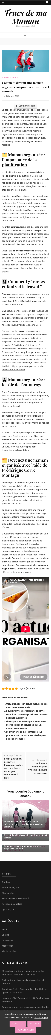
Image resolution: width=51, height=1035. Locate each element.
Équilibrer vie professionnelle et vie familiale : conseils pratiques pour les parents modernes (26, 714)
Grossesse (7, 940)
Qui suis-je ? (8, 909)
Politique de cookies (12, 904)
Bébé (4, 929)
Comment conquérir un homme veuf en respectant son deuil (22, 847)
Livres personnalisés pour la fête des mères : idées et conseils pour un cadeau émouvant (26, 725)
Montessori (7, 945)
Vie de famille (10, 77)
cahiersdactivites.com (13, 369)
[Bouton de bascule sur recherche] (47, 2)
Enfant (5, 934)
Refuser (34, 1023)
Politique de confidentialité (15, 898)
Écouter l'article (27, 105)
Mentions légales (10, 887)
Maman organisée (12, 486)
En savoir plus (41, 1017)
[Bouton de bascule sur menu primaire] (25, 35)
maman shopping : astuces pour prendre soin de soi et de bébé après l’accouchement (26, 735)
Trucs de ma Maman (25, 16)
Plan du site (8, 893)
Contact (6, 882)
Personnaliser (26, 1029)
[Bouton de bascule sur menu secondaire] (3, 2)
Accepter (17, 1023)
